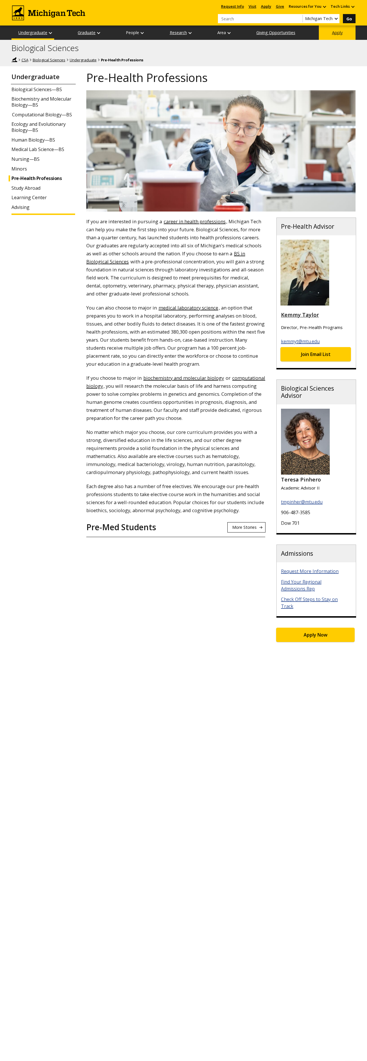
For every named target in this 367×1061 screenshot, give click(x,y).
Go (349, 18)
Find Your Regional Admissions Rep (301, 585)
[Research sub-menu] (190, 33)
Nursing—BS (25, 159)
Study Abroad (25, 188)
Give (280, 6)
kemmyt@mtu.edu (300, 341)
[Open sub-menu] (324, 6)
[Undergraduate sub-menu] (50, 33)
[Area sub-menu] (229, 33)
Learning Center (29, 198)
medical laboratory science (188, 307)
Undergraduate (32, 32)
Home (14, 59)
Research (178, 32)
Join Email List (316, 354)
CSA (25, 59)
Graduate (86, 32)
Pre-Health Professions (36, 178)
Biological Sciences (45, 48)
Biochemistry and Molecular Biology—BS (41, 102)
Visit (252, 6)
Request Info (232, 6)
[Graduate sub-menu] (99, 33)
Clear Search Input (298, 18)
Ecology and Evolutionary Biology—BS (38, 127)
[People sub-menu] (142, 33)
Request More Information (310, 571)
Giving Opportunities (275, 32)
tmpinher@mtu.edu (302, 502)
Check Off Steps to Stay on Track (309, 602)
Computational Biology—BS (42, 114)
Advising (20, 207)
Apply (266, 6)
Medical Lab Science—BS (37, 149)
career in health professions (195, 221)
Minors (19, 169)
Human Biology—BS (33, 140)
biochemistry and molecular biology (183, 378)
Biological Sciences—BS (36, 90)
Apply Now (315, 635)
